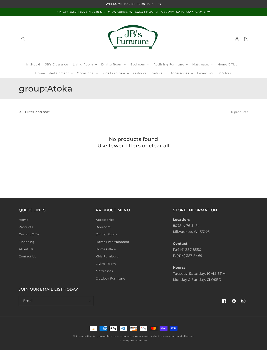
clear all (159, 146)
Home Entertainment (112, 242)
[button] (23, 39)
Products (26, 227)
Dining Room (106, 234)
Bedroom (103, 227)
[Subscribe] (89, 301)
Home (23, 220)
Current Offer (29, 234)
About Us (26, 249)
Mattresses (104, 271)
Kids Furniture (107, 256)
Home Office (106, 249)
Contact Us (27, 256)
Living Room (106, 264)
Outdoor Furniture (110, 278)
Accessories (105, 220)
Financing (26, 242)
